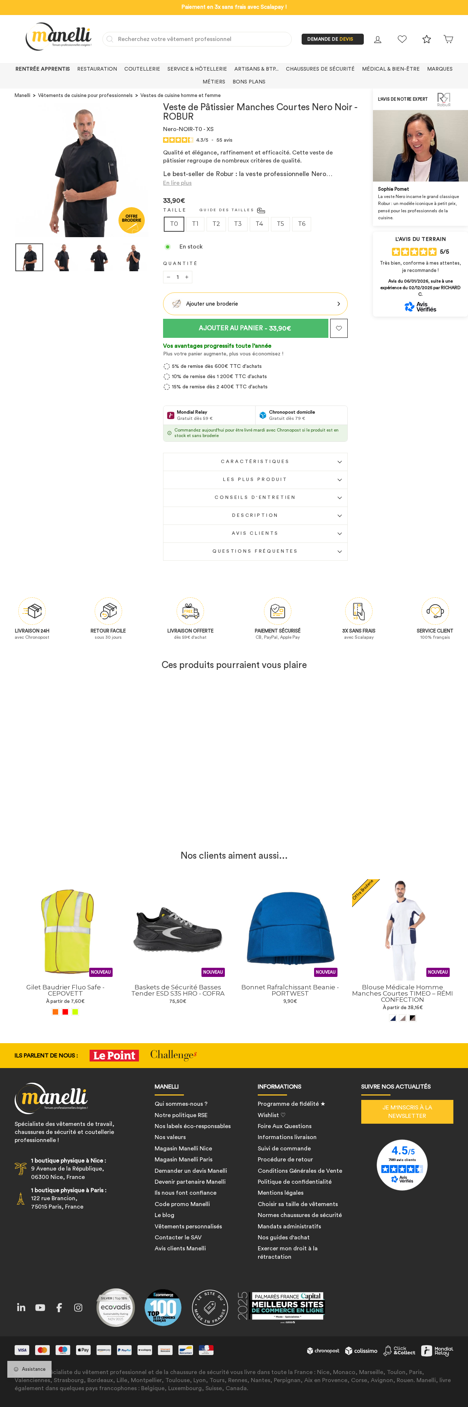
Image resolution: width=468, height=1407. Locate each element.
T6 (301, 223)
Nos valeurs (170, 1137)
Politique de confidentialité (295, 1182)
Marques (440, 69)
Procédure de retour (285, 1159)
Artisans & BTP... (256, 69)
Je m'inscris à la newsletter (407, 1112)
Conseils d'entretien (255, 497)
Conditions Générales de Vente (300, 1171)
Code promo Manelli (182, 1204)
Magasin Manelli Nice (183, 1149)
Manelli (22, 95)
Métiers (214, 82)
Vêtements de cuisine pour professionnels (85, 95)
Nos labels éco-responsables (193, 1126)
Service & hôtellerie (197, 69)
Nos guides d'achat (284, 1237)
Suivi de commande (284, 1149)
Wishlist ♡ (272, 1115)
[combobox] (197, 39)
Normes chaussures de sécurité (300, 1215)
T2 (216, 223)
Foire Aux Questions (285, 1126)
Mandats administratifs (289, 1226)
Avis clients (255, 533)
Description (255, 515)
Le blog (164, 1215)
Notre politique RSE (181, 1115)
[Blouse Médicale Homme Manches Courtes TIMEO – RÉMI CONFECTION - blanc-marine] (392, 1018)
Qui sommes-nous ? (181, 1104)
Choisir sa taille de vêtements (298, 1204)
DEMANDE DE (330, 39)
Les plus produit (255, 479)
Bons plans (249, 82)
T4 (259, 223)
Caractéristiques (255, 461)
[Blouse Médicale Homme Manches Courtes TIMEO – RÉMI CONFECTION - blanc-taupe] (402, 1018)
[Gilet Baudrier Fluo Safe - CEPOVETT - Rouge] (65, 1011)
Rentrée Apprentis (42, 69)
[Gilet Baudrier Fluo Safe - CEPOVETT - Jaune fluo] (75, 1011)
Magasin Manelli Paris (183, 1159)
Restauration (97, 69)
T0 (174, 223)
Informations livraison (287, 1137)
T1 (195, 223)
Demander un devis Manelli (191, 1171)
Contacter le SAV (178, 1237)
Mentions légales (280, 1193)
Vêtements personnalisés (188, 1226)
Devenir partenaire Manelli (190, 1182)
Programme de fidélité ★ (291, 1104)
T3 (238, 223)
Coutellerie (142, 69)
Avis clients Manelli (180, 1248)
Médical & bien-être (391, 69)
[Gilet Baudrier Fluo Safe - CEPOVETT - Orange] (55, 1011)
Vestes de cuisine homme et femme (180, 95)
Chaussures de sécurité (320, 69)
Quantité (180, 263)
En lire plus (177, 183)
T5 (280, 223)
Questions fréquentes (255, 551)
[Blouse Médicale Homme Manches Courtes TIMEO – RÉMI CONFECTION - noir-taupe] (412, 1018)
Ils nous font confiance (185, 1193)
